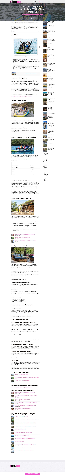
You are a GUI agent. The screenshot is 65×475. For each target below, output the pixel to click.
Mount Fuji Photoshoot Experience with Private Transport (24, 447)
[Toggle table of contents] (38, 31)
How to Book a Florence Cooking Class (50, 117)
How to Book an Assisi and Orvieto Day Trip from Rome (50, 122)
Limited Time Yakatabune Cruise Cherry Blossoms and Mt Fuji (21, 96)
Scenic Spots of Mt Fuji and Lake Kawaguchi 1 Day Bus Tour (25, 234)
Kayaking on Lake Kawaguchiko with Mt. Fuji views (23, 432)
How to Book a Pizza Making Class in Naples (50, 60)
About (53, 1)
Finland (45, 169)
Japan (36, 14)
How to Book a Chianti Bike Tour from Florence (51, 98)
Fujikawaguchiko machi (32, 14)
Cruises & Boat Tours (26, 14)
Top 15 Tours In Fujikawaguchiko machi (21, 374)
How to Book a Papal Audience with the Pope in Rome (50, 136)
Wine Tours (45, 159)
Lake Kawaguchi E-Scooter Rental (20, 429)
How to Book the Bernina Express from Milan (51, 31)
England (45, 168)
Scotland (45, 175)
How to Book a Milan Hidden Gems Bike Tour (50, 26)
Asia (45, 1)
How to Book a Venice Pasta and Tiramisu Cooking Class (51, 64)
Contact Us (45, 180)
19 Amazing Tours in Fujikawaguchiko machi (22, 380)
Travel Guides (35, 1)
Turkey (45, 178)
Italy (44, 172)
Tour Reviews (41, 1)
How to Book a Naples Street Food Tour (50, 55)
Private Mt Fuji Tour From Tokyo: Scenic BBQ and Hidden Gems (25, 240)
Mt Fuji (38, 14)
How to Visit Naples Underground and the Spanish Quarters (51, 50)
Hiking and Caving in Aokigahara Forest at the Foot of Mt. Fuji (25, 438)
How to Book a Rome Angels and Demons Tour (50, 126)
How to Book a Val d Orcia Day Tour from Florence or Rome (50, 93)
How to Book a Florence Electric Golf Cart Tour (51, 84)
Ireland (45, 173)
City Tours (45, 160)
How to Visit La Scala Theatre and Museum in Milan (51, 36)
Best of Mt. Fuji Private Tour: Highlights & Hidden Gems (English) (25, 444)
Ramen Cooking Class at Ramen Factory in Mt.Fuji (23, 408)
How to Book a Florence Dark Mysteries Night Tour (50, 108)
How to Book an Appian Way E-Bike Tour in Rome (50, 145)
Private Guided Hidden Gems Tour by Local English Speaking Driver (26, 402)
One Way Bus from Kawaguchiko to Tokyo (22, 435)
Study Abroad (46, 153)
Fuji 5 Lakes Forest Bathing (19, 441)
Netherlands (46, 174)
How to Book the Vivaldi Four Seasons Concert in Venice (50, 79)
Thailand (45, 165)
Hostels (45, 155)
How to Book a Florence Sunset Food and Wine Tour (51, 89)
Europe (49, 1)
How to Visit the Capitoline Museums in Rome (50, 131)
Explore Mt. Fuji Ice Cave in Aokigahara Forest (22, 237)
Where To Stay (46, 154)
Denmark (45, 167)
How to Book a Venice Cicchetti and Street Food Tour (51, 75)
